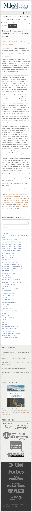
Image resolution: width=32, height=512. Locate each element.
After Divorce (7, 233)
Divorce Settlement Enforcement (14, 235)
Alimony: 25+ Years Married (11, 251)
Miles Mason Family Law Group (13, 194)
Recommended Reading (10, 337)
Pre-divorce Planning (10, 288)
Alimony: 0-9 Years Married (11, 242)
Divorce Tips (6, 291)
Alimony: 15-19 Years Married (12, 246)
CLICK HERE (12, 25)
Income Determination (10, 284)
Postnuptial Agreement (10, 326)
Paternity (5, 275)
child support (16, 196)
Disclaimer (16, 506)
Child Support (7, 277)
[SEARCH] (28, 222)
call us (3, 208)
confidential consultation (21, 206)
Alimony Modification (9, 240)
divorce (10, 196)
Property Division (8, 331)
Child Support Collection (11, 280)
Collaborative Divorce (10, 317)
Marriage (5, 313)
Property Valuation (9, 335)
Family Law (5, 304)
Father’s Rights (7, 271)
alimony (23, 196)
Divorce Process (8, 295)
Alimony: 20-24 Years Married (12, 248)
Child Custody (8, 44)
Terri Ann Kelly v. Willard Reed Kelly (12, 54)
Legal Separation (8, 293)
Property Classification (11, 333)
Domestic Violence (9, 302)
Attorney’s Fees (8, 255)
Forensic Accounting (9, 308)
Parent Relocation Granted (12, 266)
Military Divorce (8, 324)
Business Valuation (9, 257)
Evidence (5, 297)
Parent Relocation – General (12, 268)
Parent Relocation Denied (11, 264)
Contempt (5, 306)
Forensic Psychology (10, 311)
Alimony (5, 237)
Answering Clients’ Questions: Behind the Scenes (15, 368)
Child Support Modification (12, 282)
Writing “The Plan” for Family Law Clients (13, 358)
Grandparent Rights (9, 273)
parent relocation (14, 198)
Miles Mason (20, 41)
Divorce (5, 286)
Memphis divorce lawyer (21, 202)
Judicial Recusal (8, 300)
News (4, 320)
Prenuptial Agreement (10, 329)
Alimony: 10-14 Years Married (12, 244)
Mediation (5, 315)
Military (5, 322)
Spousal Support (8, 253)
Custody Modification (10, 262)
